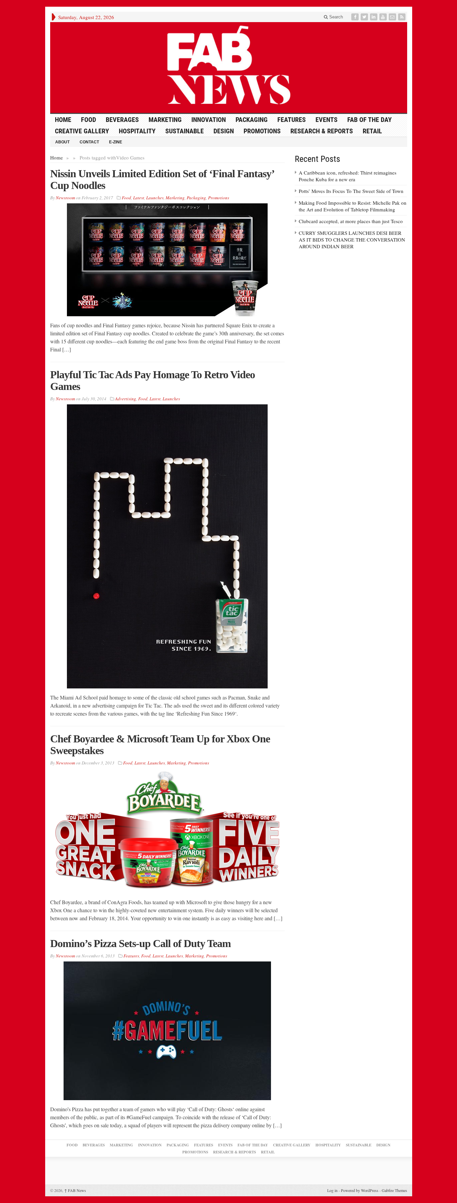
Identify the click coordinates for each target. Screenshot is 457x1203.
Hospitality (137, 131)
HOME (63, 120)
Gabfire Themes (394, 1190)
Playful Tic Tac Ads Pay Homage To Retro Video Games (152, 380)
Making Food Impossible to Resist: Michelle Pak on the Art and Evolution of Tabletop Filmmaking (352, 206)
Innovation (208, 120)
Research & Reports (321, 131)
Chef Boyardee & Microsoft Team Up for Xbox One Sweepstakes (160, 744)
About (62, 142)
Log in (332, 1190)
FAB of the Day (369, 120)
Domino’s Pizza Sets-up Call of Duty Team (140, 943)
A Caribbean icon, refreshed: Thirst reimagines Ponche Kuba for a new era (347, 176)
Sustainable (184, 131)
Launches (155, 198)
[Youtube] (383, 17)
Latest (138, 198)
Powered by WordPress (359, 1190)
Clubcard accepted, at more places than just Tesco (351, 221)
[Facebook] (355, 17)
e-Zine (115, 142)
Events (326, 120)
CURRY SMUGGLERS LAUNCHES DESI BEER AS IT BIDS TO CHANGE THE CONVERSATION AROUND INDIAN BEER (352, 239)
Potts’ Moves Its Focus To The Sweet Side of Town (351, 191)
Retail (372, 131)
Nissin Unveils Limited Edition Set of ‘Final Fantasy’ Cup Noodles (162, 179)
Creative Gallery (82, 131)
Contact (89, 142)
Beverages (122, 120)
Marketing (165, 120)
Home (56, 157)
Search (335, 16)
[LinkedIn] (374, 17)
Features (291, 120)
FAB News (75, 1190)
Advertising (125, 399)
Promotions (262, 131)
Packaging (252, 120)
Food (88, 120)
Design (223, 131)
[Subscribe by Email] (393, 17)
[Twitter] (365, 17)
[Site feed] (402, 17)
